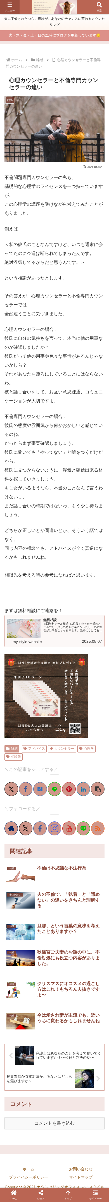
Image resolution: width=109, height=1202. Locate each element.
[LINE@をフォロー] (83, 828)
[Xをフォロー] (25, 828)
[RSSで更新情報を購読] (98, 828)
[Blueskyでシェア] (25, 853)
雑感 (14, 749)
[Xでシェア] (11, 789)
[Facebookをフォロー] (40, 828)
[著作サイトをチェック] (11, 828)
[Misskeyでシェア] (34, 853)
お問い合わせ (81, 1169)
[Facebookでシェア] (26, 789)
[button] (98, 789)
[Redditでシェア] (58, 853)
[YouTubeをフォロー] (69, 828)
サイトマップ (81, 1177)
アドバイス (36, 749)
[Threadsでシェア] (50, 853)
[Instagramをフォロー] (54, 828)
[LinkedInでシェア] (83, 789)
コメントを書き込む (54, 1123)
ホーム (28, 1169)
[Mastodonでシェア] (17, 853)
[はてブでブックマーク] (40, 789)
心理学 (89, 749)
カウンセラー (64, 749)
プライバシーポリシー (28, 1177)
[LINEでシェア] (54, 789)
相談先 (16, 757)
